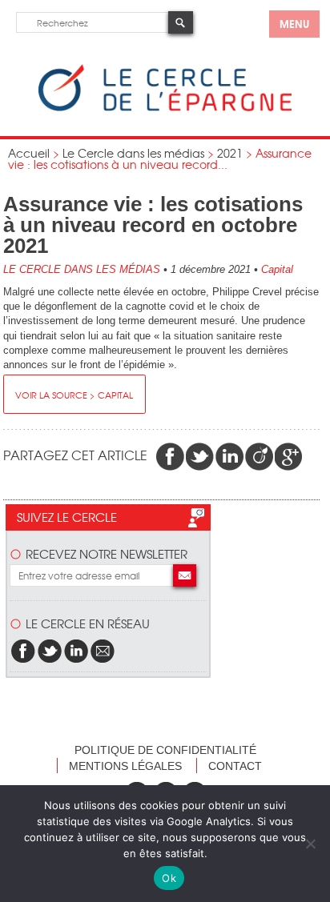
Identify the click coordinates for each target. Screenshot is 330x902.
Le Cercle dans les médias (133, 153)
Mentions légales (125, 766)
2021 (230, 153)
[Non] (310, 844)
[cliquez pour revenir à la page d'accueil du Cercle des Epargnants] (165, 108)
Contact (235, 766)
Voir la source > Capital (74, 394)
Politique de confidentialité (165, 750)
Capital (277, 269)
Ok (169, 878)
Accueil (29, 153)
